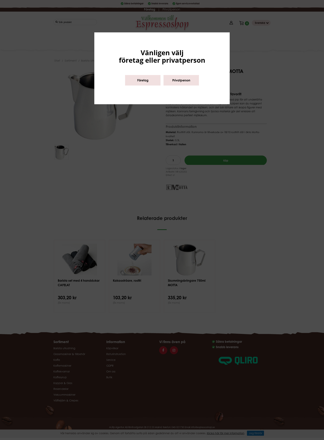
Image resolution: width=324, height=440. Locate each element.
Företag (142, 80)
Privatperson (181, 80)
